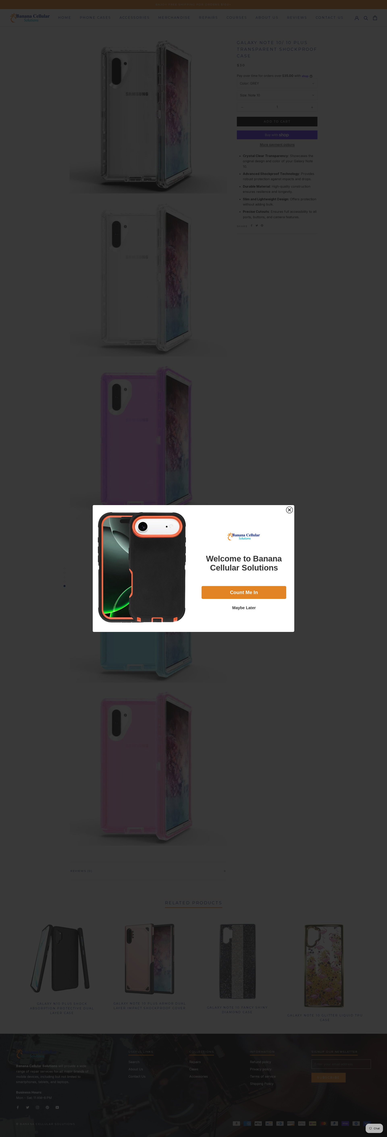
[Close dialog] (289, 510)
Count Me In (244, 592)
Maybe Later (244, 608)
